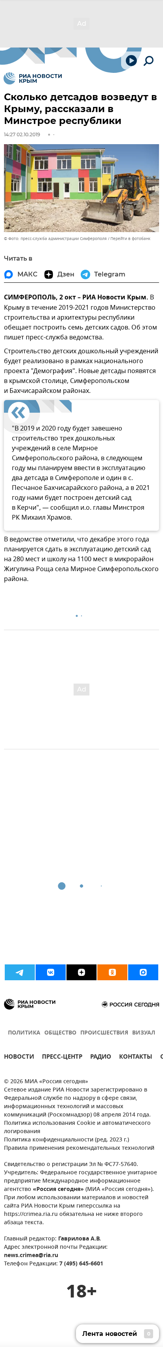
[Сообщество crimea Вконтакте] (51, 972)
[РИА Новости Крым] (32, 78)
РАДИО (100, 1057)
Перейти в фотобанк (130, 239)
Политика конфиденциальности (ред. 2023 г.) (66, 1140)
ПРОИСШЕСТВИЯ (104, 1033)
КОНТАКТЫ (135, 1057)
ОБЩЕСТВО (60, 1033)
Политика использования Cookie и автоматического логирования (77, 1127)
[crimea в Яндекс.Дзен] (81, 972)
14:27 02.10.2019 (22, 134)
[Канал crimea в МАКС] (143, 972)
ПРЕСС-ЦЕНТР (62, 1057)
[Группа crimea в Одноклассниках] (112, 972)
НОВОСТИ (19, 1057)
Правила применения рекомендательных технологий (79, 1148)
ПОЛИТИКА (24, 1033)
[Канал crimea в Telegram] (20, 972)
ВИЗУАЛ (143, 1033)
